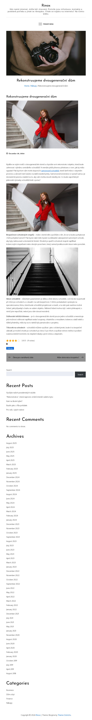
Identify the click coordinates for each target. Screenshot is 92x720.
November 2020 (13, 635)
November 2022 (12, 575)
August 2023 (11, 541)
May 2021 (10, 626)
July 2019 (9, 665)
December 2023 (12, 524)
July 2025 (10, 447)
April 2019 (10, 669)
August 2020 (11, 639)
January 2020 (11, 656)
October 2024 (12, 486)
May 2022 (10, 592)
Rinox (46, 5)
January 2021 (11, 631)
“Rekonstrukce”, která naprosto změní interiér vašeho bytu (29, 397)
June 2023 (10, 550)
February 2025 (12, 469)
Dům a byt (10, 694)
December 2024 (12, 477)
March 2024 (11, 511)
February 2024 (12, 516)
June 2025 (10, 452)
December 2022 (12, 571)
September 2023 (13, 537)
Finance (9, 699)
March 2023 (11, 562)
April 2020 (10, 648)
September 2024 (13, 490)
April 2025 (10, 460)
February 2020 (12, 652)
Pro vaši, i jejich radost (15, 410)
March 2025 (11, 464)
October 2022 (12, 579)
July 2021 (9, 618)
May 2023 (10, 554)
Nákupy (10, 348)
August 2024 (11, 494)
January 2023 (11, 567)
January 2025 (11, 473)
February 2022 (12, 605)
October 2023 (12, 533)
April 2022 (10, 597)
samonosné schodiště (50, 171)
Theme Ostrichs (64, 715)
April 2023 (10, 558)
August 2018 (11, 673)
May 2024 (10, 503)
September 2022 (13, 584)
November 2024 (13, 481)
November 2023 (12, 528)
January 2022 (11, 609)
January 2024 (11, 520)
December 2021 (12, 614)
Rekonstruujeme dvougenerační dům (31, 96)
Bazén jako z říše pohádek (16, 405)
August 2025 (11, 443)
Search (9, 370)
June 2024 (10, 498)
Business (10, 690)
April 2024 (10, 507)
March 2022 (11, 601)
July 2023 (10, 545)
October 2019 (11, 661)
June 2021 (10, 622)
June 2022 (10, 588)
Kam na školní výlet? (14, 401)
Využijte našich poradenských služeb (20, 393)
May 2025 (10, 456)
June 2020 (10, 643)
